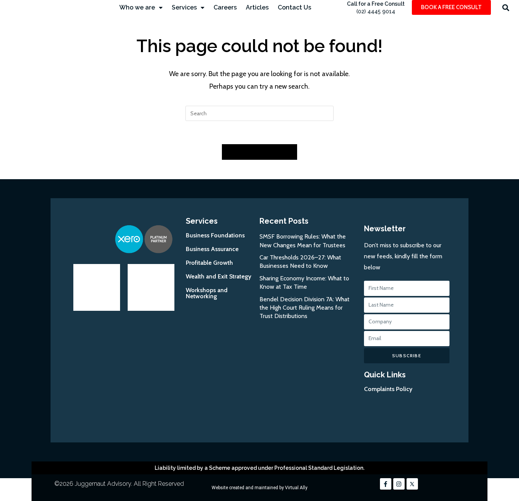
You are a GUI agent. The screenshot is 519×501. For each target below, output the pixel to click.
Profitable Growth (209, 262)
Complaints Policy (388, 389)
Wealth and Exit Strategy (218, 276)
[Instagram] (399, 484)
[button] (506, 7)
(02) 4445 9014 (375, 11)
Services (184, 7)
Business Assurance (212, 249)
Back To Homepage (259, 152)
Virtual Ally (296, 487)
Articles (257, 7)
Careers (225, 7)
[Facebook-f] (385, 484)
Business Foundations (215, 235)
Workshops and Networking (207, 293)
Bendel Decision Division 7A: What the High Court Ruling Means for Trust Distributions (305, 308)
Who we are (137, 7)
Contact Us (294, 7)
